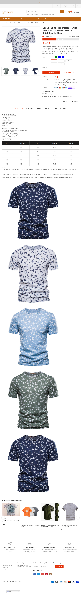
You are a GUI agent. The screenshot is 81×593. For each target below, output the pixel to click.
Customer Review (60, 108)
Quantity (44, 67)
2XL (61, 63)
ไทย (10, 591)
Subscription (59, 566)
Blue (59, 57)
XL (54, 63)
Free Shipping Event (40, 2)
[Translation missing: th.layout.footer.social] (34, 574)
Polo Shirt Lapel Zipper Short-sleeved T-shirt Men (50, 525)
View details (75, 82)
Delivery (39, 108)
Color (43, 57)
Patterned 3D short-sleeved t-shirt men (10, 521)
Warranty (29, 108)
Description (19, 108)
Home (3, 22)
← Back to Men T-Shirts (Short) (69, 101)
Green (56, 57)
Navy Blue (63, 57)
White (52, 57)
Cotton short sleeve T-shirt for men (30, 525)
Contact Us (56, 6)
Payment (48, 108)
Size (43, 61)
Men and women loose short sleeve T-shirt (69, 525)
